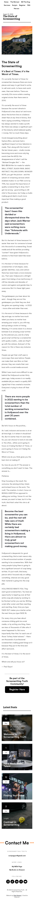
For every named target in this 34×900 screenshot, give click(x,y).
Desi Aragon (17, 895)
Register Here (17, 689)
